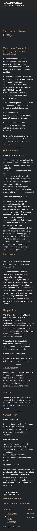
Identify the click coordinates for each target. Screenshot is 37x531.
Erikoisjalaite (12, 514)
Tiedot (9, 519)
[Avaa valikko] (33, 4)
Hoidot (10, 516)
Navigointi (7, 509)
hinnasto (6, 144)
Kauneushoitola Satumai (13, 499)
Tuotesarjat (11, 522)
